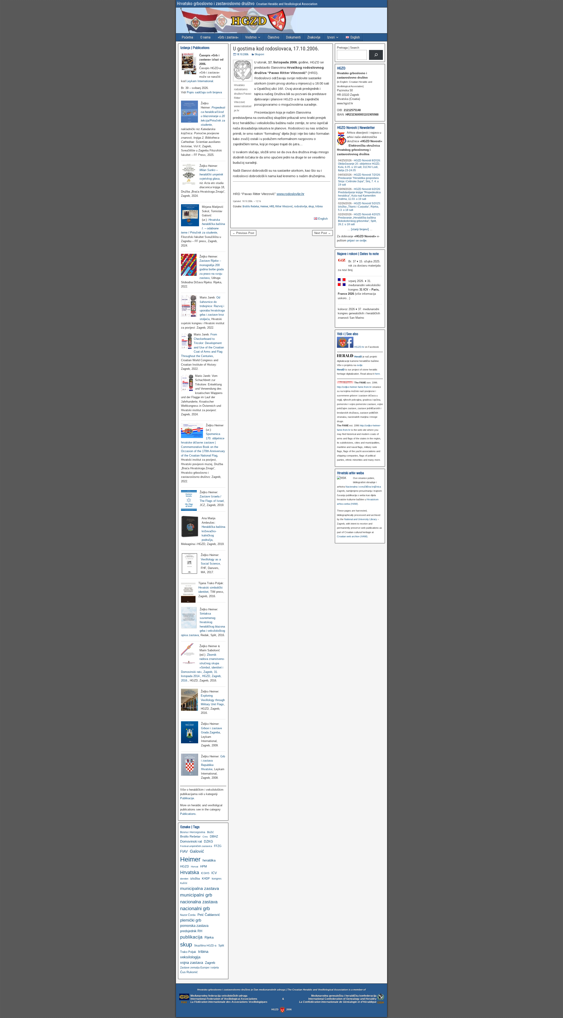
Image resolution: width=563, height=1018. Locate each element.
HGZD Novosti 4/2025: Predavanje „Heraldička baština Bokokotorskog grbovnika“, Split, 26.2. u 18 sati (359, 219)
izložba (195, 878)
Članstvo (273, 37)
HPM (203, 866)
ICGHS (205, 873)
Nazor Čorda (188, 914)
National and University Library (360, 519)
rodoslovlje (300, 206)
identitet (184, 878)
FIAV (184, 851)
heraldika (209, 860)
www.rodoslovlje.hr (290, 194)
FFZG (217, 846)
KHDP (206, 878)
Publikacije (187, 798)
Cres (205, 836)
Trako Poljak (188, 952)
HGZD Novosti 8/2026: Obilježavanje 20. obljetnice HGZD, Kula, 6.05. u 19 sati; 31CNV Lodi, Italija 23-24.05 (359, 165)
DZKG (208, 841)
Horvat (194, 866)
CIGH (380, 1002)
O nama (205, 37)
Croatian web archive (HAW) (352, 536)
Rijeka (209, 937)
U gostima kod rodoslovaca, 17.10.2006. (276, 49)
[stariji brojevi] (360, 229)
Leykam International (199, 81)
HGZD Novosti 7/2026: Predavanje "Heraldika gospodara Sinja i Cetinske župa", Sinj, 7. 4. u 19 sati (359, 179)
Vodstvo (251, 37)
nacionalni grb (195, 908)
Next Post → (322, 233)
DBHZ (214, 836)
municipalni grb (196, 894)
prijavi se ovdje (356, 240)
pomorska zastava (194, 926)
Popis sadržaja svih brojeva (204, 92)
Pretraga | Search (348, 47)
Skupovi (259, 54)
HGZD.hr (359, 347)
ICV (214, 873)
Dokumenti (293, 37)
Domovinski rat (191, 841)
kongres (216, 878)
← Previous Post (243, 233)
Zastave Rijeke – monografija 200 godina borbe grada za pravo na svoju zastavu (211, 269)
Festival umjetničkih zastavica (196, 846)
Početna (187, 37)
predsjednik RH (191, 931)
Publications (188, 814)
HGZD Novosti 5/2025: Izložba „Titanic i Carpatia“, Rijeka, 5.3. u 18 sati (359, 207)
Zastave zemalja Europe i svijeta (199, 967)
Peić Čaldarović (208, 915)
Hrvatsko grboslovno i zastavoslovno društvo (215, 3)
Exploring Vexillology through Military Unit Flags (213, 700)
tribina (319, 206)
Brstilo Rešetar (251, 206)
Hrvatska (189, 872)
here (377, 373)
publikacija (191, 936)
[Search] (376, 55)
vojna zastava (191, 963)
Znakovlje (313, 37)
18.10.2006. (242, 54)
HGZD (184, 866)
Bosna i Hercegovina (192, 832)
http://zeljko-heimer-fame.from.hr (354, 387)
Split (221, 945)
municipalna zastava (199, 888)
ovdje (359, 365)
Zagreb (210, 963)
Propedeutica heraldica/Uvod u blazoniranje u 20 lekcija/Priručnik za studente (213, 116)
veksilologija (190, 957)
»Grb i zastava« (228, 37)
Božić (210, 832)
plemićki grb (190, 920)
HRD (271, 206)
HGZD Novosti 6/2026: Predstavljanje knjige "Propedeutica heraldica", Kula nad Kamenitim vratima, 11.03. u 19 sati (359, 194)
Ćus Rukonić (189, 972)
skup (311, 206)
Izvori (331, 37)
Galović (197, 851)
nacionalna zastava (199, 901)
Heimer (264, 206)
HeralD (358, 356)
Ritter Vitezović (284, 206)
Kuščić (183, 883)
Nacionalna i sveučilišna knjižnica (363, 486)
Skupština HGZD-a (205, 945)
